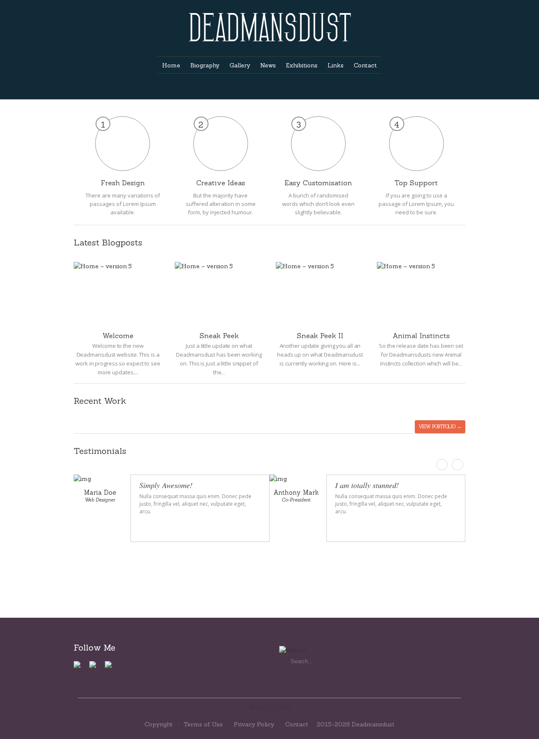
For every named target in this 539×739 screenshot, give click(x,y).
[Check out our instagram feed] (111, 668)
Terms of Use (203, 724)
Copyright (158, 724)
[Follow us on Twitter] (96, 668)
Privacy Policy (254, 724)
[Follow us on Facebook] (80, 668)
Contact (296, 724)
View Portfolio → (440, 427)
